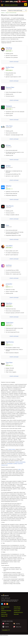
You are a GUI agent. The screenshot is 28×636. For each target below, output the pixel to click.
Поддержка (3, 615)
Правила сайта (17, 610)
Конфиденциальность (18, 612)
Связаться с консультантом (11, 5)
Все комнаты (5, 629)
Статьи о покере (17, 608)
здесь (19, 469)
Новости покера (4, 614)
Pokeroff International (5, 606)
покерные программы (20, 462)
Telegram (2, 604)
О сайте (2, 608)
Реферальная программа (6, 610)
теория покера (11, 449)
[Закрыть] (27, 1)
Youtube (5, 604)
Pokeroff (2, 5)
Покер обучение (17, 606)
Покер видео (3, 612)
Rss (7, 604)
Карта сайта (16, 614)
